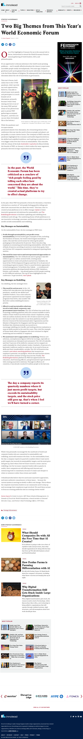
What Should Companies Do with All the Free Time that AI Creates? (36, 537)
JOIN (72, 3)
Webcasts (61, 10)
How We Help (14, 11)
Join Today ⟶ (13, 731)
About (3, 735)
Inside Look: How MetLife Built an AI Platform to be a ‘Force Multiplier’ (17, 628)
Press (26, 735)
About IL (7, 11)
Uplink (37, 210)
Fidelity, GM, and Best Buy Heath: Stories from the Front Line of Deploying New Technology (17, 638)
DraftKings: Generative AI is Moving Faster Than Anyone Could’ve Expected (41, 628)
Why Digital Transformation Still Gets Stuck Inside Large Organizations (36, 591)
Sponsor (9, 735)
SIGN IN (77, 3)
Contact (16, 735)
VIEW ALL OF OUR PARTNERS (41, 707)
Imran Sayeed (6, 38)
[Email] (13, 44)
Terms (38, 735)
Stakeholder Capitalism (29, 144)
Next (81, 696)
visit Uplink (27, 275)
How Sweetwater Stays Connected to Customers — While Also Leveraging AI (17, 656)
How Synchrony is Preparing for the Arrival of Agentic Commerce (17, 665)
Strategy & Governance (9, 19)
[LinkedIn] (2, 44)
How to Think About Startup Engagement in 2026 (41, 655)
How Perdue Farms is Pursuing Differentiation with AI (36, 565)
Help (22, 735)
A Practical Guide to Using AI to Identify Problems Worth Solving (41, 647)
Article (24, 529)
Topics (22, 10)
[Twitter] (6, 44)
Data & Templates (39, 11)
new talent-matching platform (20, 351)
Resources (77, 10)
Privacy (32, 735)
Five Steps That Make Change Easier (16, 646)
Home (3, 10)
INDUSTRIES (30, 10)
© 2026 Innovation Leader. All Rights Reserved (14, 737)
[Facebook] (10, 44)
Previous (1, 696)
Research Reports (50, 11)
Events (69, 10)
